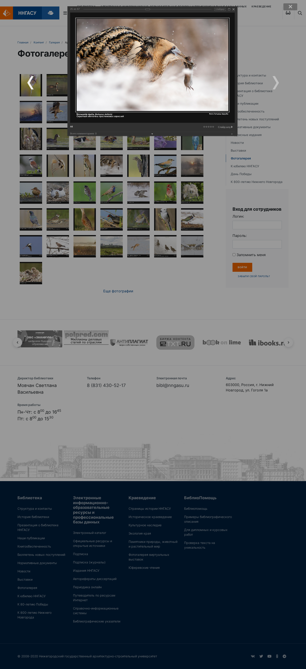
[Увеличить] (229, 9)
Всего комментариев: (83, 133)
